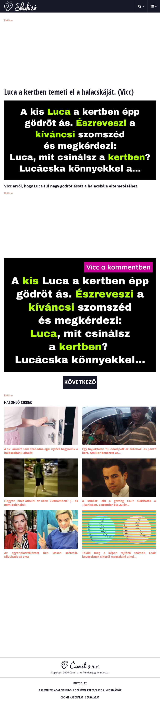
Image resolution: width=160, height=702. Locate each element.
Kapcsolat (80, 683)
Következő (80, 382)
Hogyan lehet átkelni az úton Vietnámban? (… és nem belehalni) (41, 503)
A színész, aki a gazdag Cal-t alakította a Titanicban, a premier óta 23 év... (119, 503)
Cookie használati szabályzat (80, 697)
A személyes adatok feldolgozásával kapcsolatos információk (80, 690)
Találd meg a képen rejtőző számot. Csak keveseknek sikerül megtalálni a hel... (119, 555)
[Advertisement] (80, 54)
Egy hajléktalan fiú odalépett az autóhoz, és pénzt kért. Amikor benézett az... (119, 451)
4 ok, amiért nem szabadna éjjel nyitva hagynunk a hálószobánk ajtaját (41, 451)
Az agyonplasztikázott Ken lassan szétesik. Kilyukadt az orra (41, 555)
